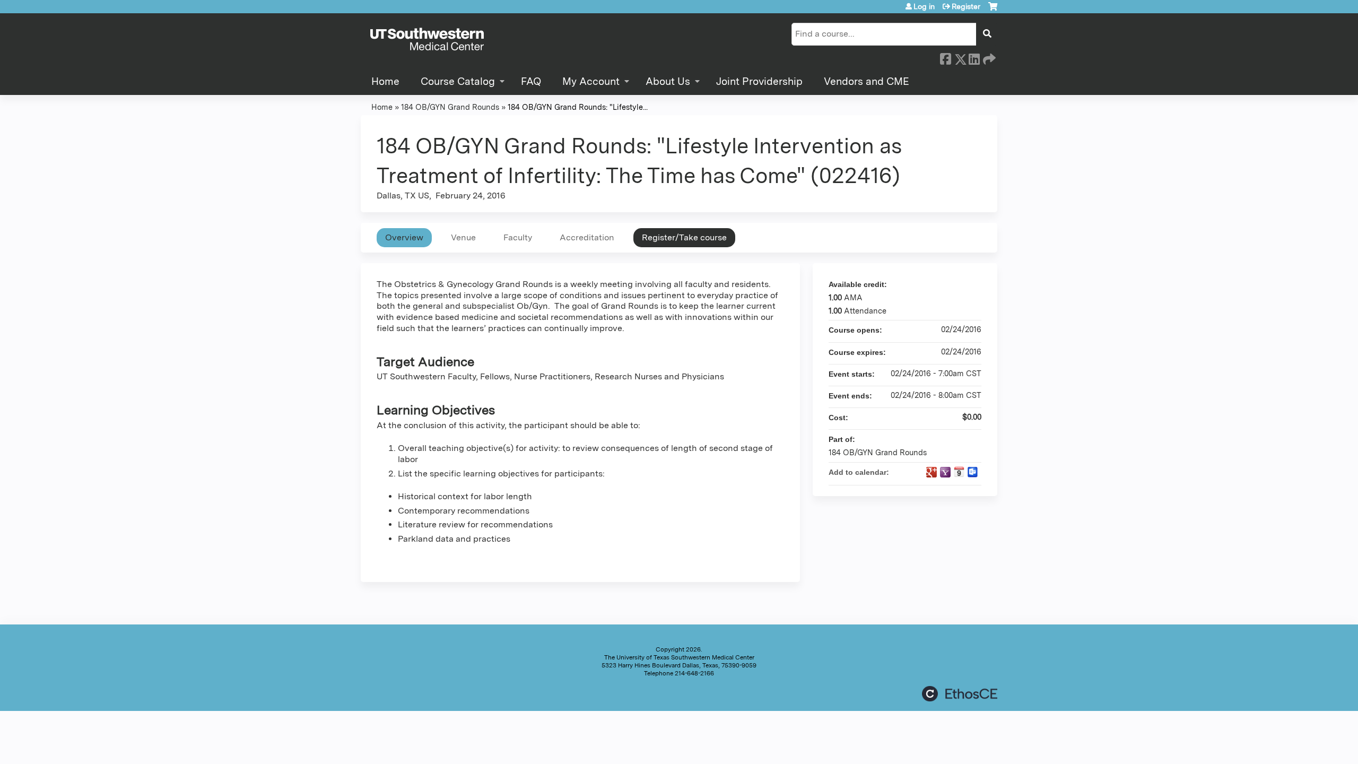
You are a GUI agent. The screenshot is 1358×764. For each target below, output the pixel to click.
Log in (924, 6)
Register (966, 6)
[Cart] (992, 10)
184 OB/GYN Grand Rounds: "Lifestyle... (578, 106)
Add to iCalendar (959, 471)
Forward (988, 57)
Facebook (945, 57)
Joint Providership (759, 81)
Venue (463, 237)
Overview (404, 237)
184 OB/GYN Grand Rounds (450, 106)
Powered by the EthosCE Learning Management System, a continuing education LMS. (959, 693)
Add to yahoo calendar (945, 472)
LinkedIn (974, 57)
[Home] (427, 39)
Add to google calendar (931, 472)
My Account (591, 81)
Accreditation (587, 237)
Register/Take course (684, 237)
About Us (668, 81)
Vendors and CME (866, 81)
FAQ (531, 81)
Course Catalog (458, 81)
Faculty (517, 237)
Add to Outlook (973, 472)
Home (385, 81)
